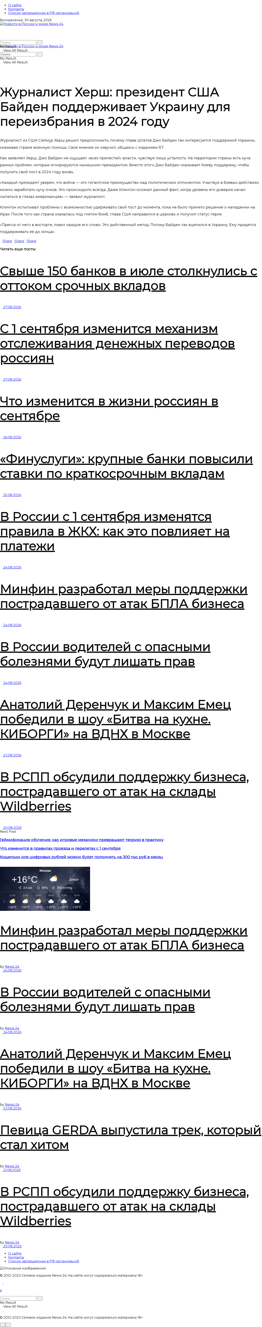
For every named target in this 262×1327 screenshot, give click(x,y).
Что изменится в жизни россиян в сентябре (109, 408)
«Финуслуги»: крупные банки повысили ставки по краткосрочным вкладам (126, 466)
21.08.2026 (11, 1170)
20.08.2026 (11, 828)
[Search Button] (39, 42)
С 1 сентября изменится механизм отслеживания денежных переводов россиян (117, 343)
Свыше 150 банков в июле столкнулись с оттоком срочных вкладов (128, 278)
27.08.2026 (11, 307)
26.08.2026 (11, 437)
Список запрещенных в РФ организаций (43, 13)
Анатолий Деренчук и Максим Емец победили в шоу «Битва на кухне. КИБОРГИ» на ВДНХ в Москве (115, 719)
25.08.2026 (11, 495)
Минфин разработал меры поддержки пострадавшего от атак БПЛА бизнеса (124, 596)
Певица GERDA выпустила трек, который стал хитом (130, 1137)
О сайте (14, 5)
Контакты (16, 9)
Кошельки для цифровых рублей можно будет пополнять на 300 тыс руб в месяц (81, 857)
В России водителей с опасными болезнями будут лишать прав (105, 654)
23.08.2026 (11, 755)
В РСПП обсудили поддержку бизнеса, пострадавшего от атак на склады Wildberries (124, 791)
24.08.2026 (11, 567)
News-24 (12, 967)
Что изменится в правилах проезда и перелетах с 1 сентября (60, 848)
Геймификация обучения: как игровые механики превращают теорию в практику (82, 839)
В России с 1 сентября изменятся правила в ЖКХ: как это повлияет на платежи (115, 531)
